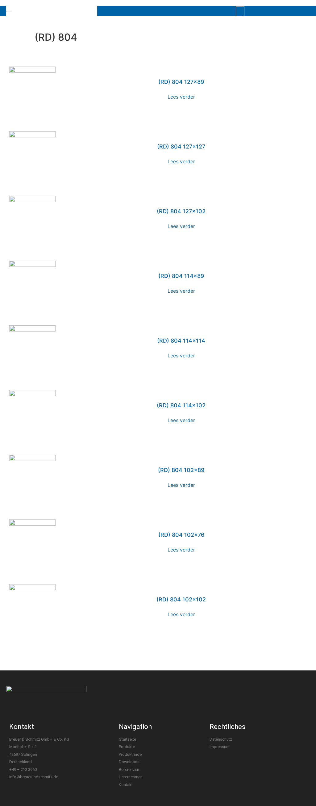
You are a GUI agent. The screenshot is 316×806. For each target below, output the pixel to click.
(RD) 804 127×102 (181, 211)
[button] (240, 11)
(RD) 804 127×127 (181, 146)
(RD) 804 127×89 (181, 82)
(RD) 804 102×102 (181, 599)
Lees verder (181, 97)
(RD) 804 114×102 (181, 405)
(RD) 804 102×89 (181, 470)
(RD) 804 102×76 (181, 534)
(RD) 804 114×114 (181, 340)
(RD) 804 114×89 (181, 276)
